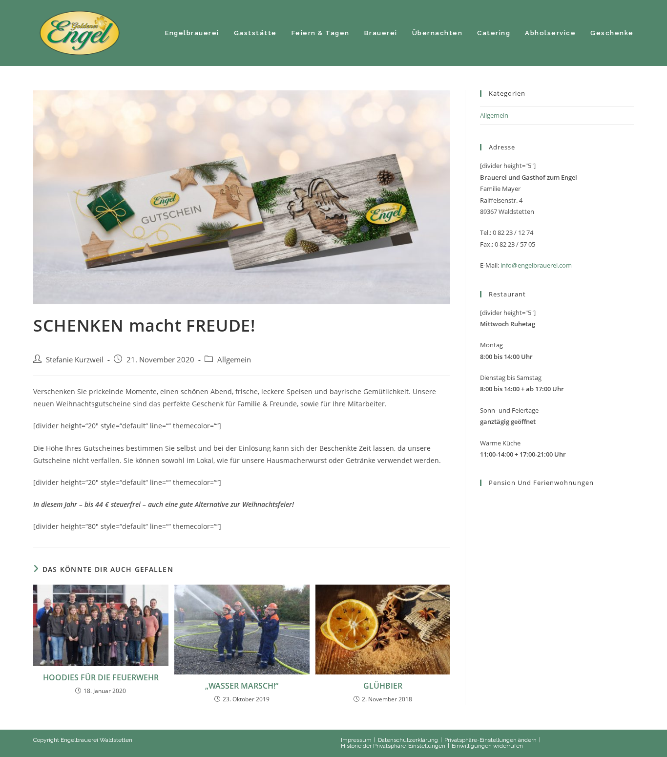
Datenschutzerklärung (408, 739)
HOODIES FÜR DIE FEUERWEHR (101, 677)
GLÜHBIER (382, 685)
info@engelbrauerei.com (536, 265)
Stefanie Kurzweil (75, 359)
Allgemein (234, 359)
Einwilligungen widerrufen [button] (487, 745)
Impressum (356, 739)
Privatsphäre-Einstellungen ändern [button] (490, 739)
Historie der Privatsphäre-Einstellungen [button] (393, 745)
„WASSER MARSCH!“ (241, 685)
